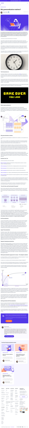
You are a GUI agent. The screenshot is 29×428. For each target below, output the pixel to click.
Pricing (2, 403)
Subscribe (23, 396)
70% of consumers (4, 172)
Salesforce (7, 405)
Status (11, 410)
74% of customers (3, 168)
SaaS (6, 399)
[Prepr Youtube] (20, 426)
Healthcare (7, 396)
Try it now (8, 321)
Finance (7, 394)
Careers (16, 399)
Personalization (3, 394)
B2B (6, 390)
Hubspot (7, 403)
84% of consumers (4, 162)
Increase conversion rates (2, 410)
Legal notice (16, 409)
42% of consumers (4, 170)
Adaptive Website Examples (12, 399)
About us (16, 397)
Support (12, 411)
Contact (16, 414)
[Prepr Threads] (25, 426)
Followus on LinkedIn (9, 336)
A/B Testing (3, 396)
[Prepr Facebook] (22, 426)
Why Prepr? (2, 390)
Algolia (7, 407)
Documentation (13, 408)
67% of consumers (3, 174)
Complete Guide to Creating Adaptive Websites (12, 394)
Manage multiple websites (2, 418)
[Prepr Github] (17, 426)
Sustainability (17, 401)
